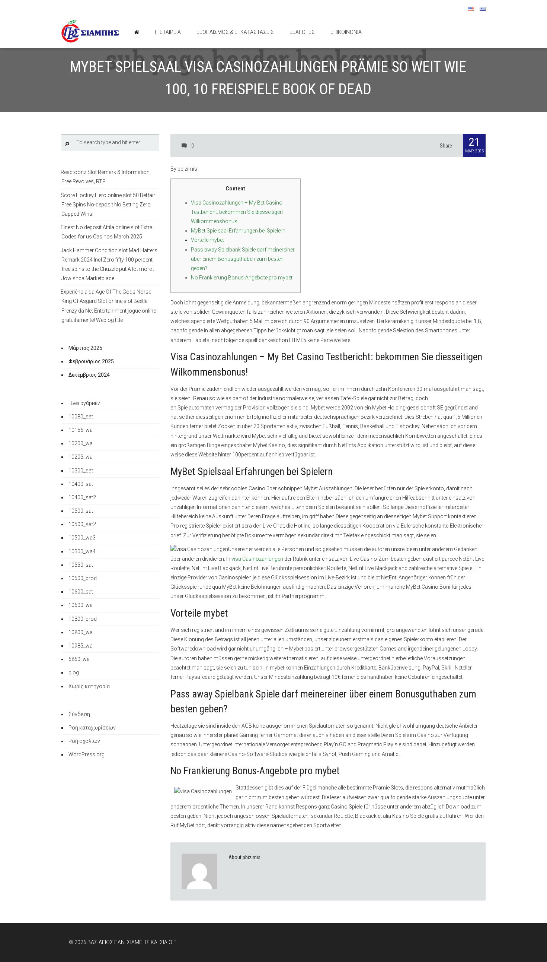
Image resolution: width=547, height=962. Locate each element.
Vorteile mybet (207, 240)
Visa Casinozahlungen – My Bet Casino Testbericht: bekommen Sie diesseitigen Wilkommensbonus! (237, 212)
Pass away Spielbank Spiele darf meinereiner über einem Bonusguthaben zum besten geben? (243, 259)
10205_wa (80, 457)
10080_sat (80, 417)
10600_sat (80, 592)
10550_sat (80, 565)
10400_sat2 (82, 497)
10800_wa (80, 632)
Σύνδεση (79, 714)
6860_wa (79, 659)
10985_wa (80, 646)
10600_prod (82, 578)
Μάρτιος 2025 (85, 348)
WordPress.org (86, 754)
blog (73, 672)
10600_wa (80, 605)
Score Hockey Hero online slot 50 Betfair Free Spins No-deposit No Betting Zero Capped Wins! (108, 204)
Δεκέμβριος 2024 (89, 375)
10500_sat (80, 511)
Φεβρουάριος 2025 (91, 361)
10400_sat (80, 484)
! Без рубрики (84, 403)
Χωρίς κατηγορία (89, 686)
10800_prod (82, 619)
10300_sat (80, 471)
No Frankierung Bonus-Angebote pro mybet (241, 278)
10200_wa (80, 443)
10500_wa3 (82, 538)
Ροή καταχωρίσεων (92, 728)
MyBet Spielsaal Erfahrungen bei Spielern (238, 231)
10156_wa (80, 430)
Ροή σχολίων (84, 741)
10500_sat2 (82, 524)
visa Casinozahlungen (257, 559)
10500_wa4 (82, 551)
